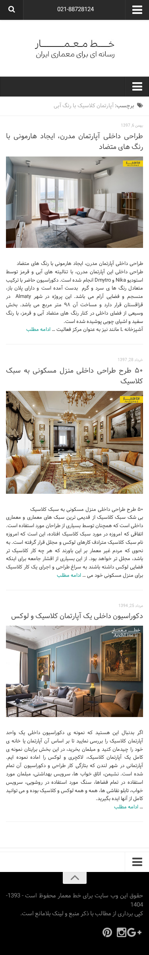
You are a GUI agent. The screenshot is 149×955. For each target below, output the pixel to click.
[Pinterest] (107, 932)
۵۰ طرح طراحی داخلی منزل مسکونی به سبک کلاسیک (74, 376)
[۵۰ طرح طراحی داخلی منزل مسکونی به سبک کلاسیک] (74, 442)
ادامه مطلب (38, 329)
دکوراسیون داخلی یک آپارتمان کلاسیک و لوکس (77, 616)
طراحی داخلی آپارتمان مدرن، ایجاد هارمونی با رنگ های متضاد (74, 141)
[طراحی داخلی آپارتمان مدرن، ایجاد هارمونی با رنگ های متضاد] (74, 202)
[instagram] (121, 932)
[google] (135, 932)
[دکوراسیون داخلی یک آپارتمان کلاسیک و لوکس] (74, 671)
